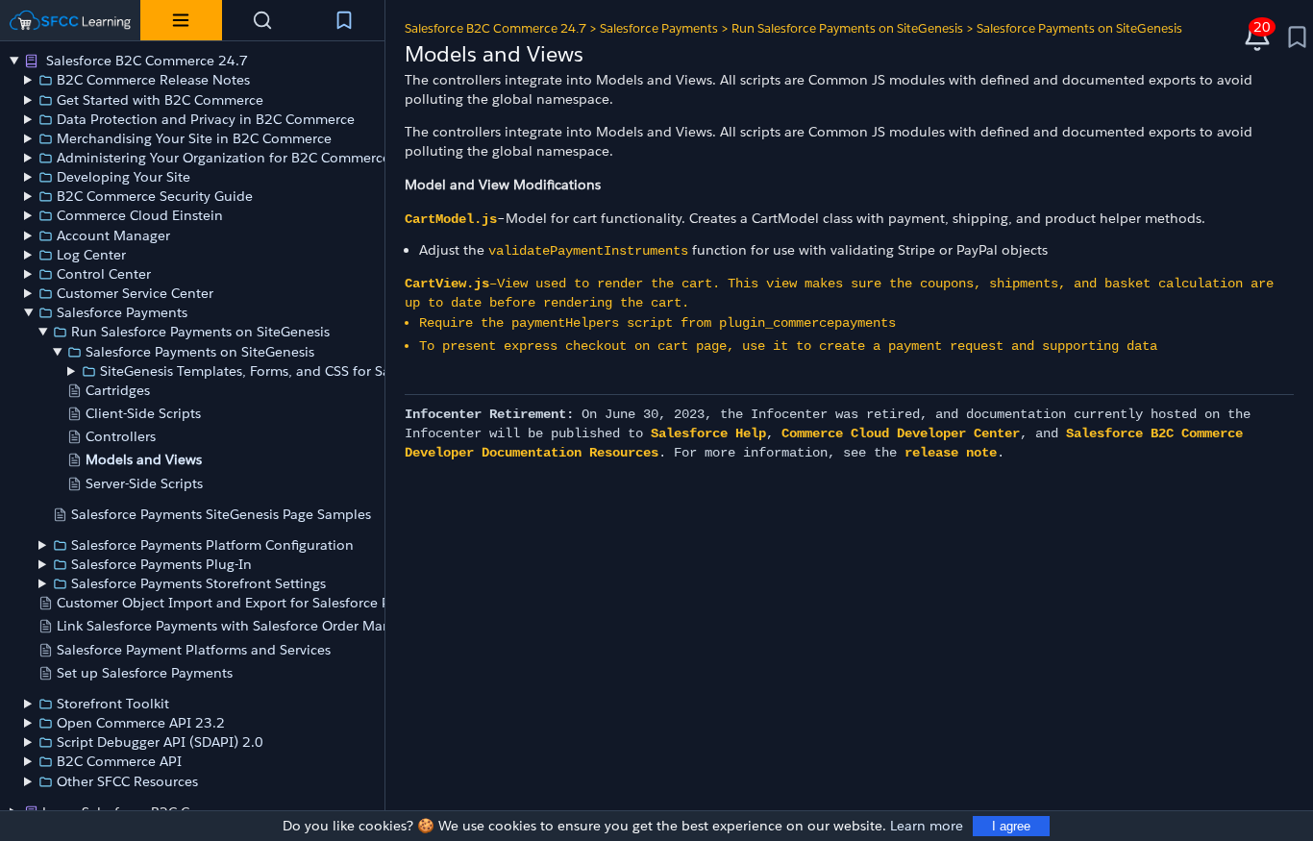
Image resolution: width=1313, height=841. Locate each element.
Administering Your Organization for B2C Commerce (223, 157)
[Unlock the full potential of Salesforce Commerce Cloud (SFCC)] (70, 20)
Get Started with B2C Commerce (160, 100)
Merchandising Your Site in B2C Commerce (194, 138)
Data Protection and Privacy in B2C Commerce (206, 119)
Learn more (926, 825)
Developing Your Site (123, 177)
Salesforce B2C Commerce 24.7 (145, 60)
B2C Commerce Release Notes (153, 79)
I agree (1011, 826)
